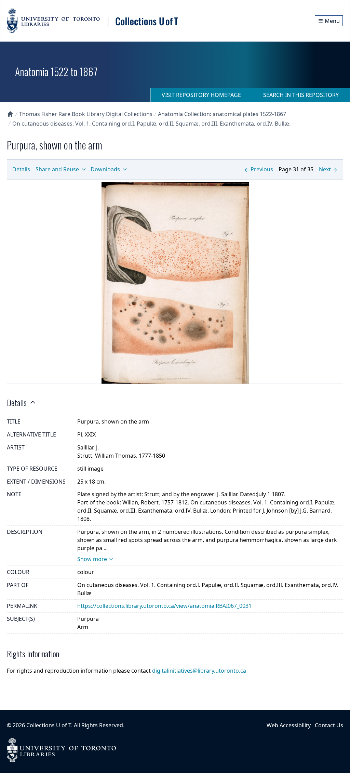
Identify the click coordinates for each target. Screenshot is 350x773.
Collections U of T (48, 725)
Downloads (105, 169)
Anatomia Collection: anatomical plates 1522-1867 (222, 114)
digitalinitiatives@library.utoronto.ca (199, 670)
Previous (262, 169)
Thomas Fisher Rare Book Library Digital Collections (85, 114)
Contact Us (329, 725)
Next (325, 169)
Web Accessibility (289, 725)
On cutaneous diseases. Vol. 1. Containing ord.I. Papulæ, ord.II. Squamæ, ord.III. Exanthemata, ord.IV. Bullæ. (151, 123)
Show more (92, 559)
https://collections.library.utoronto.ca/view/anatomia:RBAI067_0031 (164, 606)
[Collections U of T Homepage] (10, 114)
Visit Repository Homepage (201, 95)
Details (21, 169)
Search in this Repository (301, 95)
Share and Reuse (57, 169)
